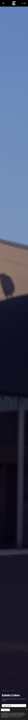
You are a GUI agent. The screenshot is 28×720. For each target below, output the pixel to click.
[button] (5, 3)
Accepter (5, 709)
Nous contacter (7, 705)
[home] (14, 3)
